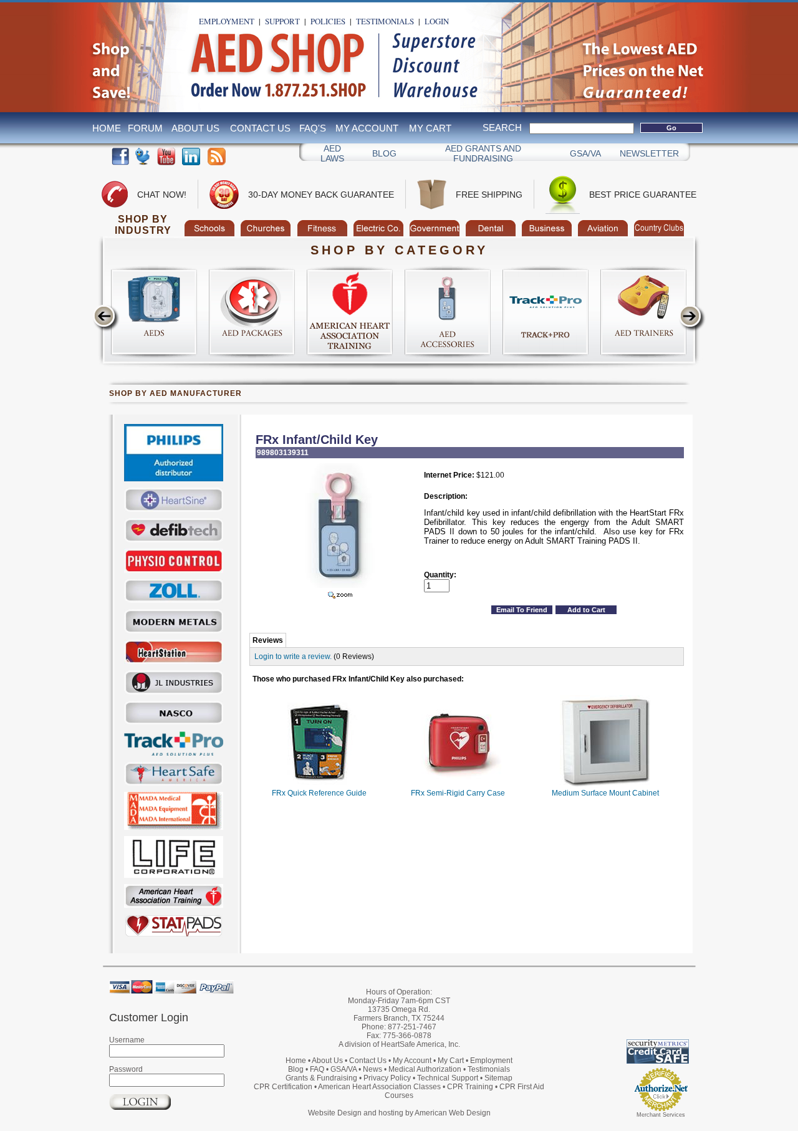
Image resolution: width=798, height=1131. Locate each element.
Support (282, 21)
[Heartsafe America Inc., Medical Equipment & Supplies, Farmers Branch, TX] (620, 1008)
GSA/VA (585, 153)
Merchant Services (661, 1115)
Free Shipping (489, 195)
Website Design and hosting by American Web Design (399, 1113)
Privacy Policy (387, 1078)
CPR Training (470, 1086)
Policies (327, 21)
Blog (384, 153)
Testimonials (385, 21)
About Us (195, 128)
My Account (366, 128)
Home (106, 128)
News (372, 1069)
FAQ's (312, 128)
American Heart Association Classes (379, 1086)
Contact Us (260, 128)
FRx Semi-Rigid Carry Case (458, 793)
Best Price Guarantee (642, 195)
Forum (145, 128)
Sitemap (498, 1078)
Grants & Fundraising (321, 1078)
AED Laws (332, 153)
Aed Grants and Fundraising (483, 153)
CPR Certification (283, 1086)
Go (671, 128)
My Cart (430, 128)
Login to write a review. (293, 656)
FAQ (317, 1069)
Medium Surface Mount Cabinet (605, 793)
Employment (226, 21)
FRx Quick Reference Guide (319, 793)
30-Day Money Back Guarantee (321, 195)
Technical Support (447, 1078)
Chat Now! (161, 195)
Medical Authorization (424, 1069)
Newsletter (649, 153)
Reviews (267, 640)
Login (437, 21)
